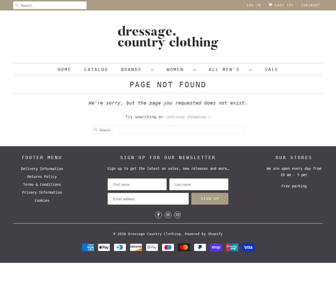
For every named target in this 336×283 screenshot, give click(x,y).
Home (64, 69)
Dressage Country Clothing (154, 234)
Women (179, 69)
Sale (272, 69)
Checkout (310, 5)
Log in (254, 5)
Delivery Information (42, 169)
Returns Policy (42, 177)
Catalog (96, 69)
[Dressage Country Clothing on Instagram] (168, 214)
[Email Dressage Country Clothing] (177, 214)
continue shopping (187, 117)
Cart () (283, 5)
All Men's (227, 69)
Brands (134, 69)
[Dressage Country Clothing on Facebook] (158, 214)
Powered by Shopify (204, 234)
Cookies (42, 200)
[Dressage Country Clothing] (168, 38)
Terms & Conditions (42, 184)
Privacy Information (42, 192)
